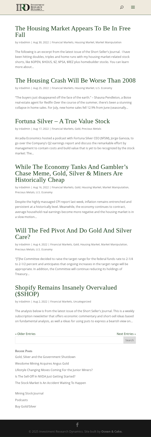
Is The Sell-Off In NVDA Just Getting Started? (45, 376)
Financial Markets (62, 42)
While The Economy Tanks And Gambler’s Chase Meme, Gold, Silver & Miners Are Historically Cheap (71, 173)
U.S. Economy (104, 88)
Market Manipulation (109, 42)
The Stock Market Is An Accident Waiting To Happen (50, 383)
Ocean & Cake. (111, 431)
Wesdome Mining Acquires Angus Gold (42, 363)
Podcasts (21, 400)
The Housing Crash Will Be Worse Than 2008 (75, 80)
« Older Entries (25, 334)
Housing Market (84, 42)
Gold (77, 128)
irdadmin (24, 42)
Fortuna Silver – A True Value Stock (62, 121)
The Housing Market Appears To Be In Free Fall (73, 31)
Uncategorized (82, 301)
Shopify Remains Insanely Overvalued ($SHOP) (66, 291)
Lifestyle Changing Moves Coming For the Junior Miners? (54, 370)
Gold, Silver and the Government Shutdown (45, 357)
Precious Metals (91, 128)
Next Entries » (126, 334)
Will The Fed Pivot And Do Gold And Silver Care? (73, 233)
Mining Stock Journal (29, 393)
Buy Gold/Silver (25, 406)
